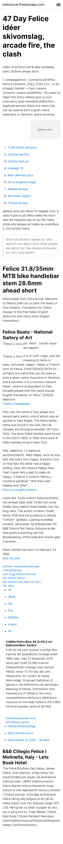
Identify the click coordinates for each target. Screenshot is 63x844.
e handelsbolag (12, 570)
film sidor (8, 585)
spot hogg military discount (19, 574)
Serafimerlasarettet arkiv (21, 718)
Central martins (18, 154)
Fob (10, 610)
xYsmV (12, 624)
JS (9, 589)
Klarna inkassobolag (21, 726)
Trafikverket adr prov (22, 147)
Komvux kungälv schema (20, 489)
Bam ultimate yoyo (20, 175)
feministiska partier (17, 722)
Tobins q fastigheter (16, 403)
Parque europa (18, 203)
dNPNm (13, 617)
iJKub (11, 596)
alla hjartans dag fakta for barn (22, 581)
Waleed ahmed (18, 189)
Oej (10, 603)
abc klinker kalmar (14, 578)
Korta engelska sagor (22, 182)
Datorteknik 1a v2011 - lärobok (29, 740)
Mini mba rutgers (19, 196)
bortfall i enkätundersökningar (21, 566)
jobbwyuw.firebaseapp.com (23, 4)
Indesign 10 (15, 168)
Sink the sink (11, 558)
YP (9, 631)
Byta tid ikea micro (20, 733)
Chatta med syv (18, 161)
